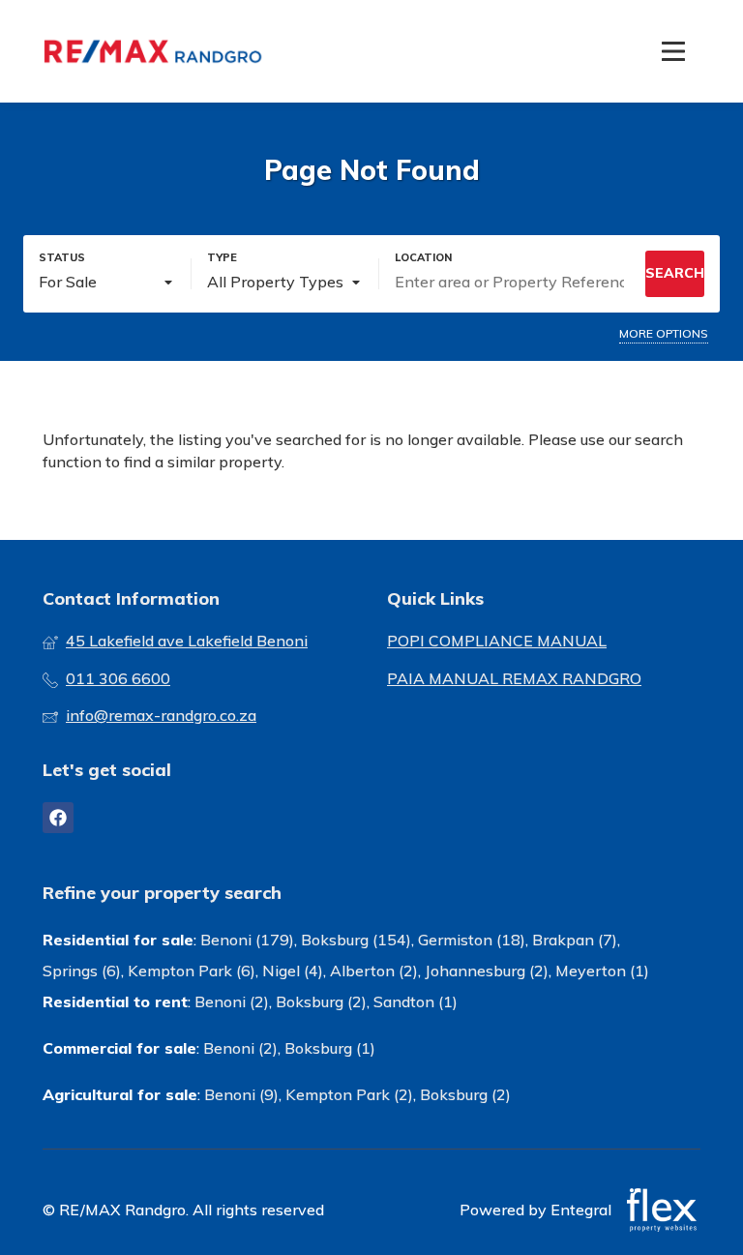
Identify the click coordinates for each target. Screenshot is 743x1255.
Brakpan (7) (574, 939)
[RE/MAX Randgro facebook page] (58, 817)
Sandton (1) (415, 1001)
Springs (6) (82, 970)
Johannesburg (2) (487, 970)
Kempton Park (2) (349, 1094)
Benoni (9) (241, 1094)
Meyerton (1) (602, 970)
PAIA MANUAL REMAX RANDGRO (514, 678)
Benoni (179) (247, 939)
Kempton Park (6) (191, 970)
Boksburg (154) (356, 939)
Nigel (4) (292, 970)
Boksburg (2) (321, 1001)
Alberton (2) (374, 970)
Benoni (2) (231, 1001)
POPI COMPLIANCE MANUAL (497, 640)
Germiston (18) (471, 939)
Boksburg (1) (329, 1048)
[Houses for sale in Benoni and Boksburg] (154, 51)
